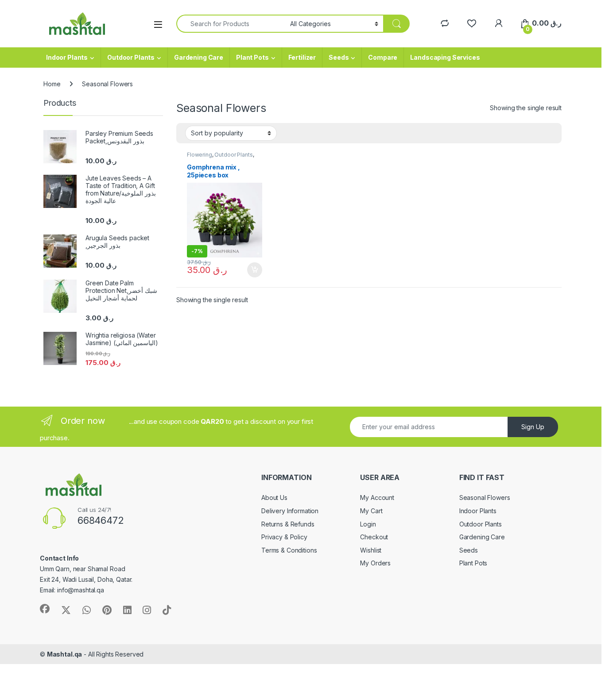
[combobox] (230, 24)
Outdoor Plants (131, 57)
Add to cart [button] (254, 269)
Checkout (374, 537)
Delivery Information (289, 511)
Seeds (339, 57)
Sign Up (532, 426)
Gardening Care (198, 57)
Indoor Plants (67, 57)
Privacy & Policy (284, 537)
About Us (274, 497)
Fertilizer (302, 57)
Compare (382, 57)
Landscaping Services (445, 57)
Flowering (199, 154)
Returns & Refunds (287, 524)
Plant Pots (252, 57)
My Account (377, 497)
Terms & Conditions (289, 550)
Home (51, 84)
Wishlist (370, 550)
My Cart (371, 511)
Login (368, 524)
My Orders (375, 563)
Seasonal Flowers (484, 497)
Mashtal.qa (64, 654)
